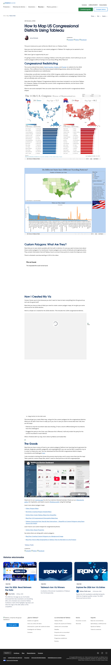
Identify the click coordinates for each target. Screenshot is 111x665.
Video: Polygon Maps (32, 508)
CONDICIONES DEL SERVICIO (15, 657)
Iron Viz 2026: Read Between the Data (18, 588)
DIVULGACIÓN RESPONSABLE (38, 657)
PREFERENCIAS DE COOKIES (54, 657)
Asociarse (78, 623)
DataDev (56, 629)
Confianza (16, 653)
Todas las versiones (96, 629)
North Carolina (48, 67)
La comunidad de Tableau (62, 617)
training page (39, 500)
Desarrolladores (31, 653)
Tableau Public (12, 15)
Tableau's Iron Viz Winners (53, 587)
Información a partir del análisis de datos (38, 626)
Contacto (84, 5)
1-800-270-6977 (93, 5)
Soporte (93, 617)
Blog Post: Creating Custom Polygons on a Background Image (44, 536)
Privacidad (26, 657)
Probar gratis (13, 625)
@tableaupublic (54, 502)
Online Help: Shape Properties (35, 530)
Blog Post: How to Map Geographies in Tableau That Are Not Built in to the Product (51, 539)
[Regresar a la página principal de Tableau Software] (9, 2)
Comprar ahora (101, 9)
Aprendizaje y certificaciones (98, 623)
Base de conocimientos (97, 620)
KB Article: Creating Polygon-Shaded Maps (39, 512)
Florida (64, 67)
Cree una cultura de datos (34, 623)
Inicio (4, 15)
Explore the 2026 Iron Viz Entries (90, 587)
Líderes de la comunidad (61, 626)
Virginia (56, 67)
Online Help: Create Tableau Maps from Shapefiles (41, 515)
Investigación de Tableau (34, 629)
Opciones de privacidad (12, 660)
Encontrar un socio (81, 620)
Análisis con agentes (32, 620)
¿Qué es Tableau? (32, 617)
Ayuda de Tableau (95, 626)
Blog (8, 15)
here (43, 453)
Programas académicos (60, 638)
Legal (4, 657)
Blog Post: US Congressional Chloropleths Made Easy (42, 518)
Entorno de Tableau (59, 635)
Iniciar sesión (103, 5)
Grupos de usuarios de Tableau (62, 623)
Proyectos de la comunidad (61, 632)
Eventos (56, 641)
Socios (78, 617)
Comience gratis (86, 9)
